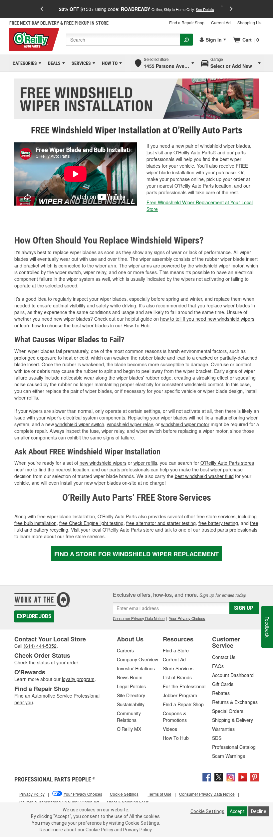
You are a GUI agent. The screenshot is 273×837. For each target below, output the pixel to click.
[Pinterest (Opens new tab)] (254, 776)
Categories (24, 63)
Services (80, 63)
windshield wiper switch (79, 424)
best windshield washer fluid (204, 476)
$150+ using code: (136, 9)
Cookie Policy (99, 829)
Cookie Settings (207, 811)
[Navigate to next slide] (231, 9)
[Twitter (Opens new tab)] (218, 776)
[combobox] (123, 40)
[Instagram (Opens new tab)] (230, 776)
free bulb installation (35, 523)
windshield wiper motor (185, 424)
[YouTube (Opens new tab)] (242, 776)
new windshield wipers (103, 462)
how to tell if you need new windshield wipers (207, 318)
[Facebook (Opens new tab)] (206, 776)
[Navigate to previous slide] (42, 9)
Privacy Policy (137, 829)
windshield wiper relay (130, 424)
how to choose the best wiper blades (70, 325)
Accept (237, 811)
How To (108, 63)
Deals (53, 63)
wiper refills (145, 462)
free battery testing (218, 523)
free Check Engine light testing (91, 523)
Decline (258, 811)
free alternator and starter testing (161, 523)
